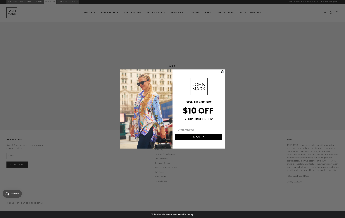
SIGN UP (198, 137)
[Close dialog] (222, 72)
